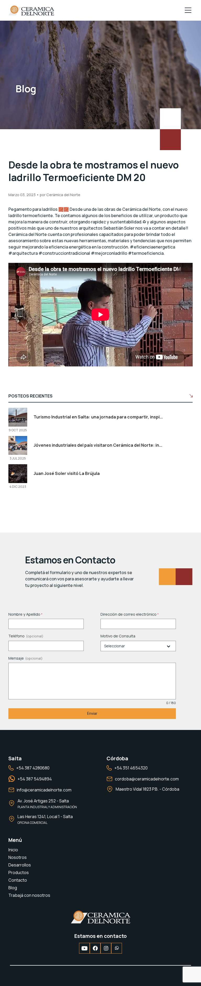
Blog (12, 888)
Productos (18, 872)
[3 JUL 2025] (17, 440)
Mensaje (16, 658)
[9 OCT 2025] (17, 412)
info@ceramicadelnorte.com (44, 790)
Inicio (13, 850)
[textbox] (133, 646)
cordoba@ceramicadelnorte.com (147, 779)
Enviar (92, 713)
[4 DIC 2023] (17, 468)
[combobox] (138, 646)
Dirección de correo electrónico (129, 614)
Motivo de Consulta (117, 635)
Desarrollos (19, 865)
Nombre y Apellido (25, 614)
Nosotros (17, 857)
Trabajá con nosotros (29, 895)
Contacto (17, 880)
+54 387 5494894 (35, 779)
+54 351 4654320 (131, 768)
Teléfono (16, 635)
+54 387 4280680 (32, 768)
